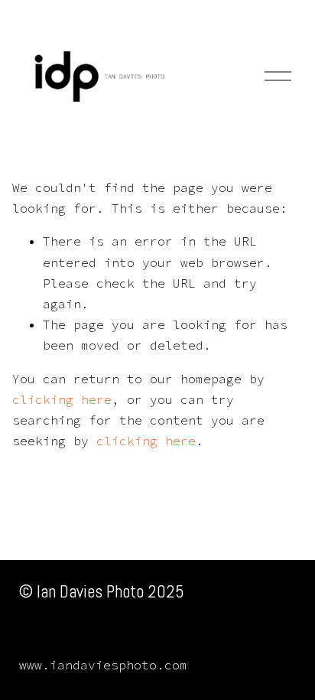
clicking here (62, 399)
